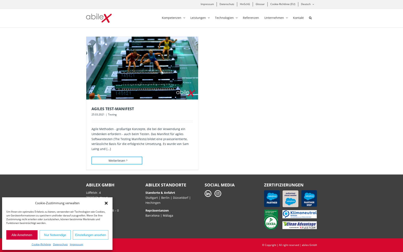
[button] (106, 203)
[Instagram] (218, 193)
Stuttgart (151, 198)
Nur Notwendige (55, 235)
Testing (112, 114)
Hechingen (153, 203)
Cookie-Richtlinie (41, 244)
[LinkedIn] (208, 193)
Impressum (76, 244)
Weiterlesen (117, 161)
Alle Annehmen (22, 235)
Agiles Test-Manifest (113, 108)
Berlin (165, 198)
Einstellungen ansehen (90, 235)
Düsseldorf (181, 198)
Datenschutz (60, 244)
